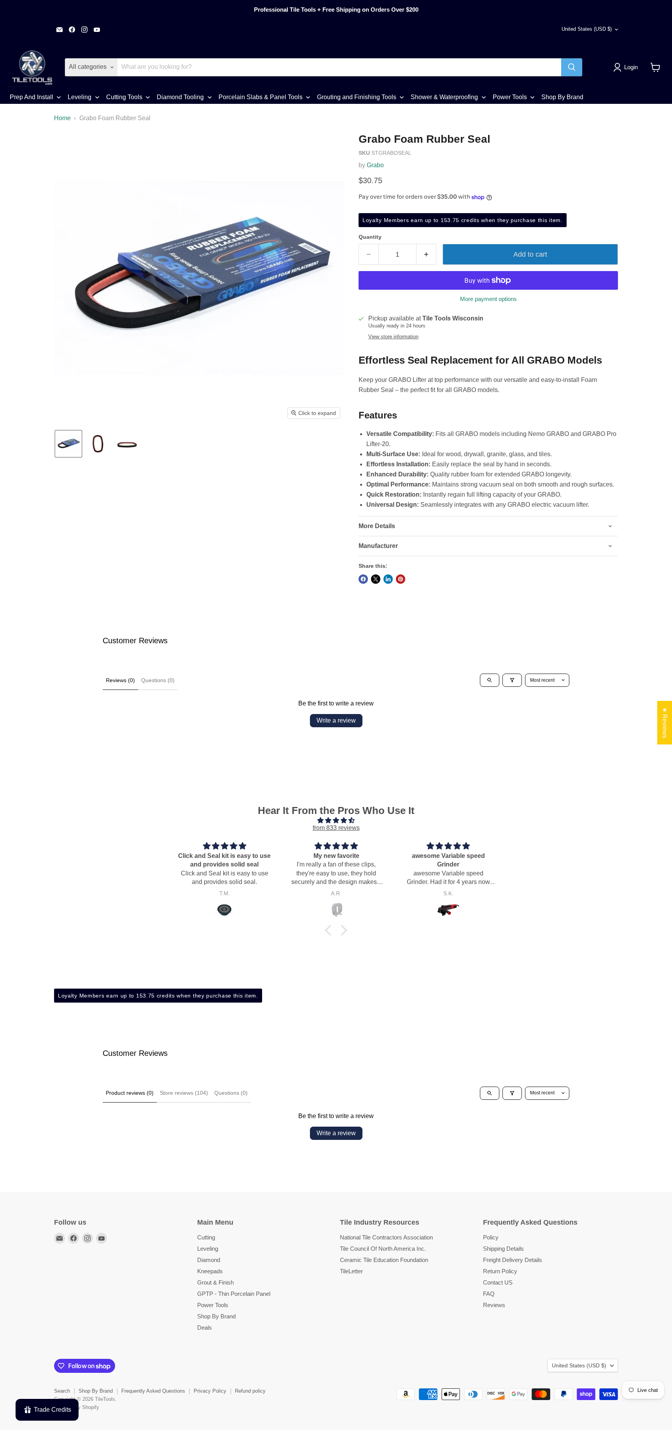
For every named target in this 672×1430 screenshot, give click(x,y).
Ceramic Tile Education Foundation (384, 1260)
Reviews (494, 1305)
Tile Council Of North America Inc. (383, 1248)
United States (587, 29)
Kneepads (210, 1271)
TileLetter (351, 1271)
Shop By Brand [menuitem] (562, 97)
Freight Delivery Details (512, 1260)
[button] (627, 67)
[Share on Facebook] (363, 579)
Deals (204, 1327)
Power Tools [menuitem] (510, 97)
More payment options (488, 299)
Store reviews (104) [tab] (184, 1093)
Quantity (370, 237)
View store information (393, 337)
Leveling (207, 1248)
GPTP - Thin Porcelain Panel (233, 1293)
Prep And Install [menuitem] (31, 97)
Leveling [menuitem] (79, 97)
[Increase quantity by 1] (426, 254)
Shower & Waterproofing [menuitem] (444, 97)
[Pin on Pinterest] (400, 579)
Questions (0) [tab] (158, 680)
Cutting (206, 1237)
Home (62, 118)
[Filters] (512, 680)
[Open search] (489, 680)
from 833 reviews (336, 827)
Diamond (208, 1260)
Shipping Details (503, 1248)
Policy (491, 1237)
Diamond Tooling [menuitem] (180, 97)
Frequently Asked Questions (153, 1391)
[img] (336, 820)
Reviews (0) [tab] (120, 680)
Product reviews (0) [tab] (130, 1093)
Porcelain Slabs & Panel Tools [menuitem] (261, 97)
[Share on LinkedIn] (388, 579)
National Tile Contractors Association (386, 1237)
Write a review (336, 720)
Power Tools (212, 1305)
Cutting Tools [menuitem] (124, 97)
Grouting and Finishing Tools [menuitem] (356, 97)
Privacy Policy (210, 1391)
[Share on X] (375, 579)
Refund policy (250, 1391)
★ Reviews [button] (665, 722)
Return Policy (500, 1271)
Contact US (498, 1282)
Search (62, 1391)
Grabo (375, 165)
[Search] (571, 67)
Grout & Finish (215, 1282)
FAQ (489, 1293)
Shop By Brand (216, 1316)
